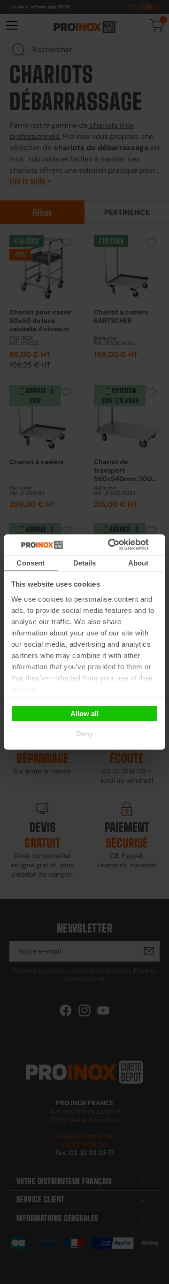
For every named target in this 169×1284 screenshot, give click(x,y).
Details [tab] (84, 562)
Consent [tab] (30, 562)
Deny (84, 734)
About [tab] (138, 562)
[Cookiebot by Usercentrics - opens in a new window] (122, 545)
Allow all (84, 713)
